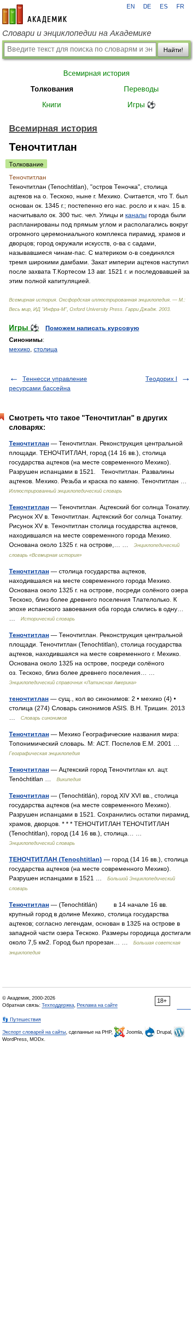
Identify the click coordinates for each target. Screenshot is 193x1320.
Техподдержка (58, 1005)
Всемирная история (96, 73)
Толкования (52, 89)
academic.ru (34, 14)
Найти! (173, 49)
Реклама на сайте (97, 1005)
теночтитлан (28, 698)
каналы (136, 215)
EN (131, 7)
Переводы (141, 89)
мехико (19, 349)
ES (164, 7)
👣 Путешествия (21, 1019)
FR (180, 7)
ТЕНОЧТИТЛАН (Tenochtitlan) (55, 859)
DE (147, 7)
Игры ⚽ (141, 105)
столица (45, 349)
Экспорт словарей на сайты (34, 1032)
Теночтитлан (29, 443)
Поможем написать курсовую (92, 328)
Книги (51, 105)
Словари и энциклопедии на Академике (76, 33)
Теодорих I (161, 378)
